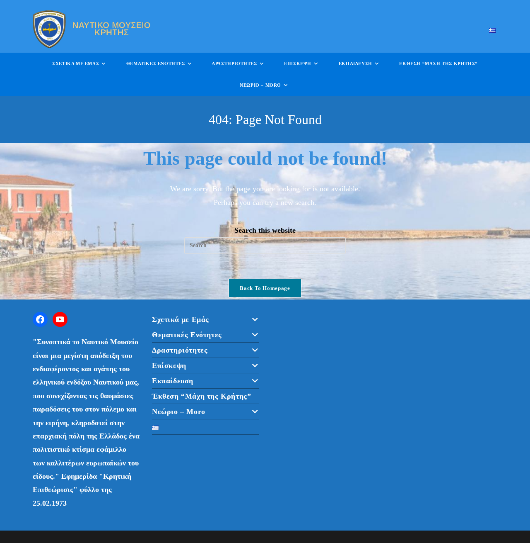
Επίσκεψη (169, 365)
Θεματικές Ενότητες (187, 335)
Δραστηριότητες (179, 350)
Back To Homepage (265, 288)
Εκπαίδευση (172, 381)
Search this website (265, 230)
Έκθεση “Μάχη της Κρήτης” (201, 396)
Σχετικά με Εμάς (180, 319)
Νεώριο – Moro (178, 411)
